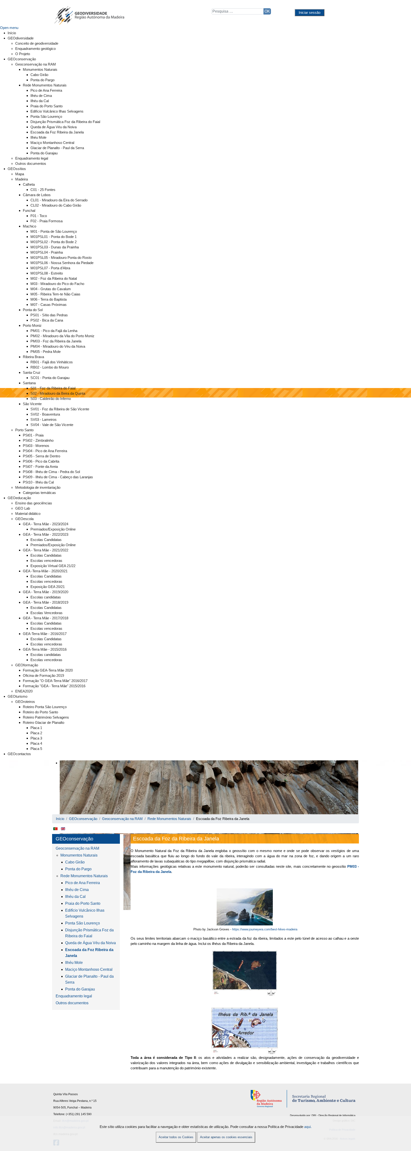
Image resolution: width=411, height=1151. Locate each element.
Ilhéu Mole (74, 963)
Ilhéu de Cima (77, 890)
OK (267, 11)
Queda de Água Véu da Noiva (90, 943)
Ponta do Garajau (80, 989)
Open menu (9, 28)
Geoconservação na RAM (77, 848)
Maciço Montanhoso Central (89, 969)
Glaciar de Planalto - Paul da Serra (89, 979)
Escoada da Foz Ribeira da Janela (89, 953)
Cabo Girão (75, 862)
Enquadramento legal (74, 996)
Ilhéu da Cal (75, 897)
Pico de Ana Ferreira (82, 883)
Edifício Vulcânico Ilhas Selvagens (84, 913)
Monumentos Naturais (79, 855)
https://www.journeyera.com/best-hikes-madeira (264, 929)
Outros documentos (72, 1003)
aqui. (308, 1127)
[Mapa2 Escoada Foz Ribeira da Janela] (244, 1031)
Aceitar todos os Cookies (176, 1137)
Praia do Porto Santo (82, 903)
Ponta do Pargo (78, 869)
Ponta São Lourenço (82, 923)
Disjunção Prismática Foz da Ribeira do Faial (89, 933)
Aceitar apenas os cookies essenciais (226, 1137)
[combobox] (237, 11)
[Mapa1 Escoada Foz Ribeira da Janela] (245, 973)
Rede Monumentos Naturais (84, 876)
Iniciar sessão (309, 12)
